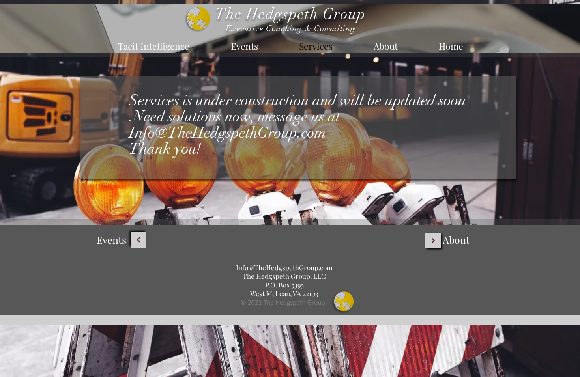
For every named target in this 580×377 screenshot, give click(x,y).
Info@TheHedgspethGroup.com (227, 132)
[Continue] (138, 240)
